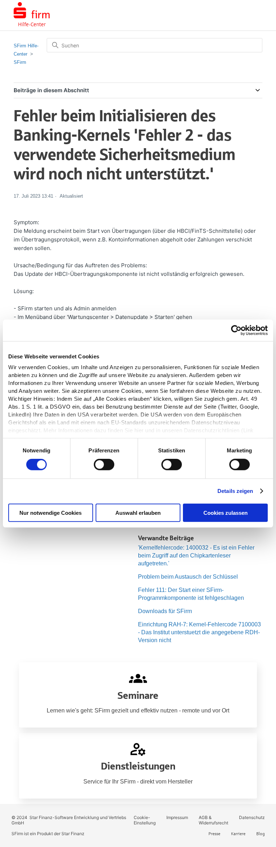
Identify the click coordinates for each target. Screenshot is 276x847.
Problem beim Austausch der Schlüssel (188, 577)
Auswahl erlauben (138, 513)
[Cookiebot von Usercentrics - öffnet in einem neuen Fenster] (236, 330)
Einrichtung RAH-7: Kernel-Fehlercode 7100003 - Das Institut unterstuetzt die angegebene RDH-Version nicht (199, 632)
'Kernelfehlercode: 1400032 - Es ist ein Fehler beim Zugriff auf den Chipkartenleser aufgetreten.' (196, 555)
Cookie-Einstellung (145, 820)
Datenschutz (252, 817)
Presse (214, 833)
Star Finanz (72, 833)
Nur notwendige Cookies (50, 513)
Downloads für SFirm (165, 611)
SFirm (20, 62)
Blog (260, 833)
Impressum (177, 817)
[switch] (104, 464)
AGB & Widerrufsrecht (213, 820)
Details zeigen (235, 491)
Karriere (238, 833)
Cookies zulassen (225, 513)
